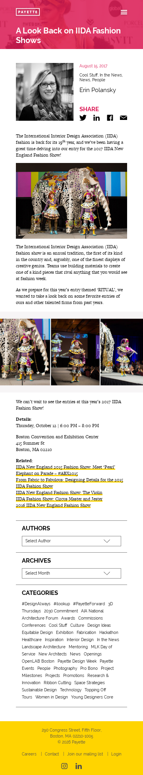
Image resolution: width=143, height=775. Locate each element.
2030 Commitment (61, 611)
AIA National (92, 611)
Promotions (73, 675)
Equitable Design (37, 632)
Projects (52, 675)
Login (116, 754)
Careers (29, 754)
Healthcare (32, 640)
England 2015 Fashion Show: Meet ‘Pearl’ (75, 467)
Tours (27, 697)
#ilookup (62, 604)
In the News (111, 75)
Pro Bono (89, 668)
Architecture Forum (40, 618)
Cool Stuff (88, 75)
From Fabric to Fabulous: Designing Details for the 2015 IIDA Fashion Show (69, 483)
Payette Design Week (77, 661)
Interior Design (80, 640)
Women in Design (51, 697)
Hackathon (108, 632)
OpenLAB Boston (38, 661)
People (98, 80)
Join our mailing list (85, 754)
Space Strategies (89, 683)
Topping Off (95, 690)
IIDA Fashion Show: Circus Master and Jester (59, 499)
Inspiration (54, 640)
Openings (93, 654)
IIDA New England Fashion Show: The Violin (59, 492)
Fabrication (86, 632)
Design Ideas (99, 625)
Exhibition (64, 632)
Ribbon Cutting (57, 683)
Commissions (90, 618)
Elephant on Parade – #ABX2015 (47, 473)
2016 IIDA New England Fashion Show (53, 505)
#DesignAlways (36, 604)
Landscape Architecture (44, 647)
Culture (77, 625)
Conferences (34, 625)
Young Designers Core (92, 697)
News (84, 80)
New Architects (53, 654)
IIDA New (25, 467)
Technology (70, 690)
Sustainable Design (39, 690)
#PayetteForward (89, 604)
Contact (52, 754)
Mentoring (78, 647)
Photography (65, 668)
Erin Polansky (97, 90)
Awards (68, 618)
